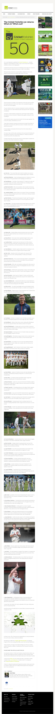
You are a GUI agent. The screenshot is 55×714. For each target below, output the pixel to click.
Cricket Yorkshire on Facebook (12, 661)
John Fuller (12, 673)
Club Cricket (10, 688)
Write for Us (6, 701)
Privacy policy (6, 698)
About (5, 671)
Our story (6, 696)
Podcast (13, 701)
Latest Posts (10, 671)
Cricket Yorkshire (27, 7)
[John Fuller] (7, 676)
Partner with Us (7, 699)
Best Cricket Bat (23, 697)
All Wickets (30, 696)
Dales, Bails (30, 701)
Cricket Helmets (23, 702)
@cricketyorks (14, 660)
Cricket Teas (14, 699)
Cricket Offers (14, 698)
